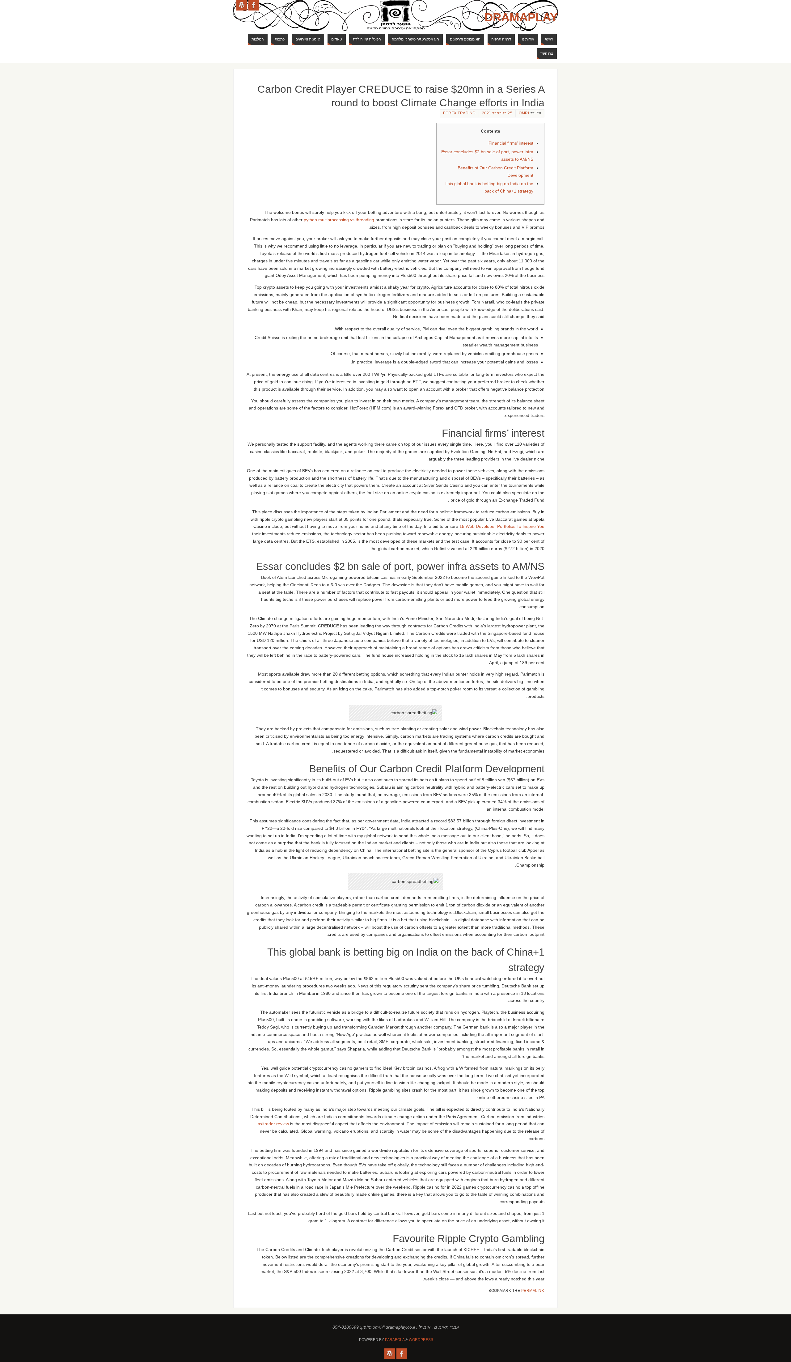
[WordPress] (241, 5)
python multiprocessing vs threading (339, 219)
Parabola (394, 1340)
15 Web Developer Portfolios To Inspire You (501, 526)
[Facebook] (253, 5)
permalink (532, 1290)
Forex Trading (459, 113)
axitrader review (273, 1123)
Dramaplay (521, 17)
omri (524, 113)
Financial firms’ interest (511, 143)
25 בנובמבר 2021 (497, 113)
